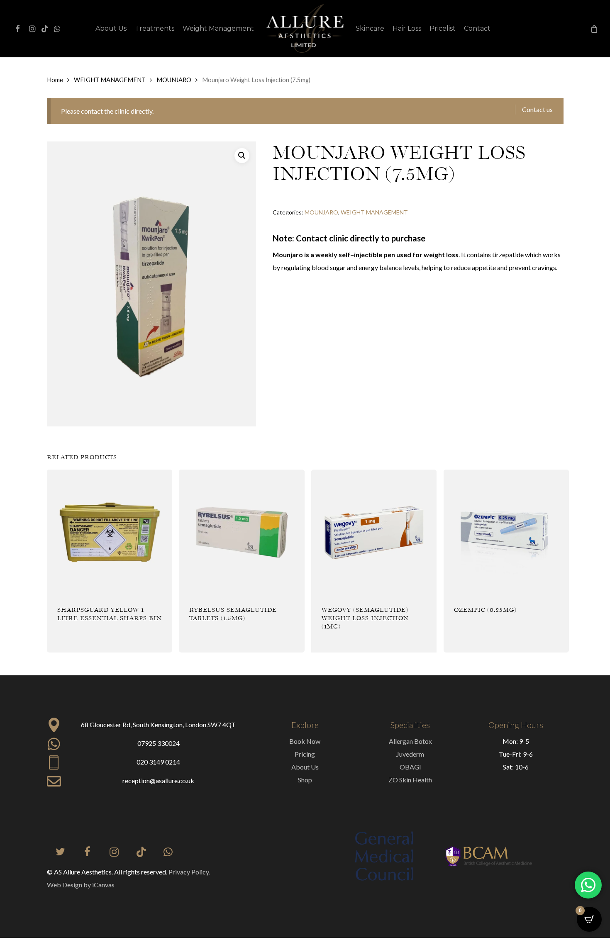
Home (55, 79)
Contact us (537, 109)
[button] (241, 155)
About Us (305, 767)
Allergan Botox (410, 741)
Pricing (305, 754)
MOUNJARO (173, 79)
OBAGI (410, 767)
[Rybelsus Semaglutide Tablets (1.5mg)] (241, 532)
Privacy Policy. (189, 872)
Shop (305, 780)
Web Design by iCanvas (81, 885)
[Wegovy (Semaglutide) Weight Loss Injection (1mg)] (374, 532)
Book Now (304, 741)
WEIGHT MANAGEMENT (110, 79)
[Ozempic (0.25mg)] (506, 532)
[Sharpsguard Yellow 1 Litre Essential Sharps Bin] (109, 532)
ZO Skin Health (410, 780)
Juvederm (410, 754)
